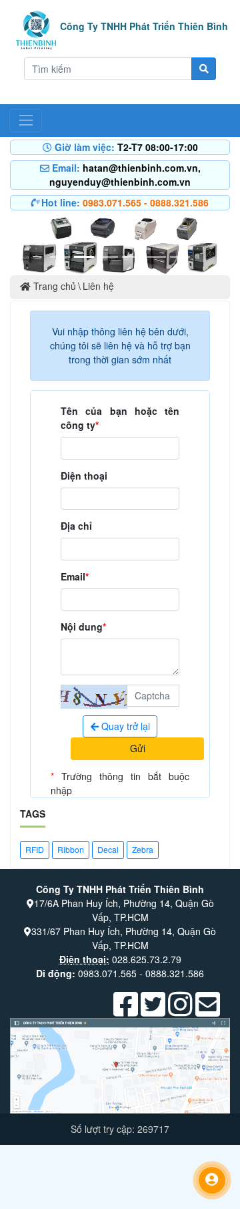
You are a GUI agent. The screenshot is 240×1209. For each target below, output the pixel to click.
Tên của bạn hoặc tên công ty (120, 417)
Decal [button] (108, 849)
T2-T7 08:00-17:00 (157, 147)
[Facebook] (125, 1010)
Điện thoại (84, 475)
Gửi (137, 748)
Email (75, 576)
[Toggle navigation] (25, 120)
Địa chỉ (76, 525)
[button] (26, 243)
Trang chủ (53, 286)
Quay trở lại (124, 726)
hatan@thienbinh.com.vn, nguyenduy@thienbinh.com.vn (125, 174)
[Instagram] (180, 1010)
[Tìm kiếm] (203, 68)
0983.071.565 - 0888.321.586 (146, 202)
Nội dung (83, 626)
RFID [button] (34, 849)
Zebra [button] (142, 849)
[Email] (207, 1010)
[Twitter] (153, 1010)
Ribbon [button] (70, 849)
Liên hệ (98, 286)
